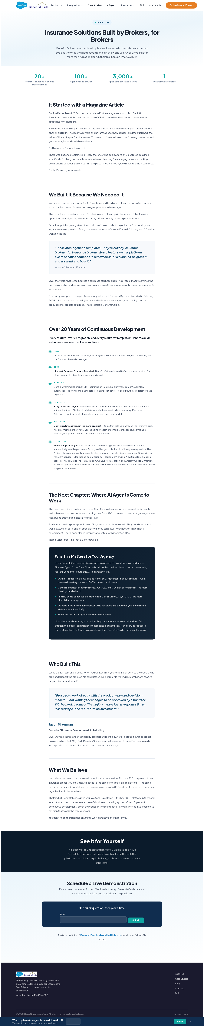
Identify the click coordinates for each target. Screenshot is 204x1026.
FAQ (142, 5)
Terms (185, 1014)
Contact (179, 988)
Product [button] (55, 5)
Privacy (177, 1014)
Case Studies (95, 5)
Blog (177, 983)
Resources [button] (126, 5)
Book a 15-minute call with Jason (100, 935)
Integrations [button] (73, 5)
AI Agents (111, 5)
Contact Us (155, 5)
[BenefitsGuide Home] (32, 5)
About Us (179, 973)
